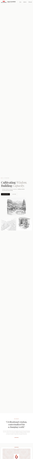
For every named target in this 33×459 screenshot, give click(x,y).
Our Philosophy (5, 194)
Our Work (14, 194)
